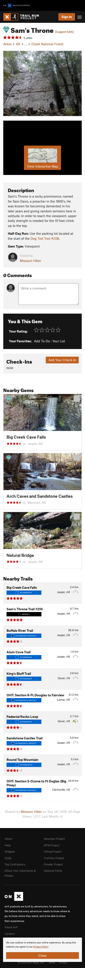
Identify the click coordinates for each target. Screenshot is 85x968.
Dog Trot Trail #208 (45, 238)
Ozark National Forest (47, 44)
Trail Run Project (54, 858)
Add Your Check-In (62, 360)
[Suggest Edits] (64, 31)
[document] (42, 950)
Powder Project (53, 864)
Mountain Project (54, 838)
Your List (58, 341)
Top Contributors (15, 864)
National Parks (53, 870)
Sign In (66, 17)
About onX (11, 927)
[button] (7, 83)
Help (7, 845)
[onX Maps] (14, 899)
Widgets (10, 851)
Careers (10, 933)
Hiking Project (52, 851)
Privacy (63, 962)
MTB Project (51, 845)
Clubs (8, 858)
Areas (7, 44)
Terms (51, 962)
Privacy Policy (40, 946)
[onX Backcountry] (16, 5)
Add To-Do (42, 341)
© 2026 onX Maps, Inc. (31, 962)
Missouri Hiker (30, 261)
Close (42, 955)
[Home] (23, 17)
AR (18, 44)
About (8, 838)
